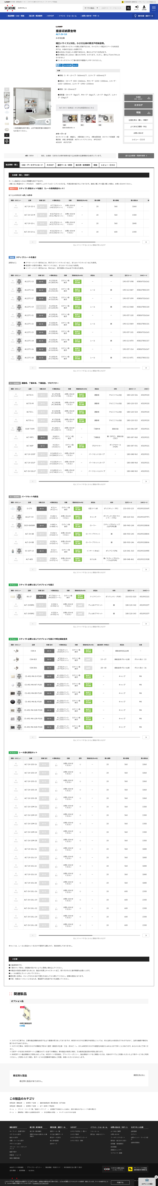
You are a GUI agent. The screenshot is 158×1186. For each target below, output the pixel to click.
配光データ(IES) (55, 1137)
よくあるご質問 (116, 1131)
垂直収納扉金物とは (68, 128)
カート (41, 282)
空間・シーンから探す (17, 1141)
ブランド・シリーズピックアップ (18, 1148)
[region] (79, 217)
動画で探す (13, 1152)
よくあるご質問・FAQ (138, 126)
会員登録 (134, 1131)
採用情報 (22, 1170)
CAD (138, 98)
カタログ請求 (74, 1134)
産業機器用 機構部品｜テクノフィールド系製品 (139, 2)
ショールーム (94, 1131)
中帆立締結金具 (26, 1023)
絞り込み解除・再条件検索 (135, 156)
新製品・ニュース (15, 1155)
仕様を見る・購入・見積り (138, 120)
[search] (128, 8)
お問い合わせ (138, 133)
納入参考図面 (54, 1141)
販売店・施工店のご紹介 (118, 1141)
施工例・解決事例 (35, 1131)
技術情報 (113, 1147)
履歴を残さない (139, 1075)
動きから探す (14, 1137)
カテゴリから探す (15, 1134)
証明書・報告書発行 (117, 1144)
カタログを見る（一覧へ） (78, 1131)
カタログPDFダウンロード (78, 1137)
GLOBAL (31, 1170)
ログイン (134, 1134)
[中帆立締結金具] (27, 1013)
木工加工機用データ (56, 1134)
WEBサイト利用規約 (53, 1054)
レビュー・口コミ (138, 139)
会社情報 (13, 1170)
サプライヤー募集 (116, 1153)
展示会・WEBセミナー (97, 1134)
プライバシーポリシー (71, 1054)
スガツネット (22, 8)
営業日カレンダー (116, 1150)
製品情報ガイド (86, 1054)
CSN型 (22, 1026)
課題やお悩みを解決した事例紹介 (38, 1135)
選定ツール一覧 (55, 1131)
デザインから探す (15, 1144)
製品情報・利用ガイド (52, 1167)
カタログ (138, 105)
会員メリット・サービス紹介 (139, 1138)
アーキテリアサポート (118, 1137)
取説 (138, 112)
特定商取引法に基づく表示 (73, 1167)
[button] (51, 106)
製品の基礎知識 (15, 1158)
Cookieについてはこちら (40, 1183)
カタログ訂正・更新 (76, 1141)
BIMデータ (53, 1144)
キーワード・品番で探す (17, 1131)
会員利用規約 (135, 1143)
